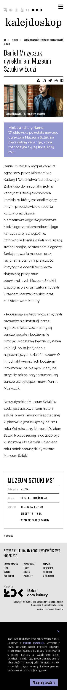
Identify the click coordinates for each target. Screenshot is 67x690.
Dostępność (48, 575)
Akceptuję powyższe (44, 682)
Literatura (48, 568)
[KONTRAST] (41, 10)
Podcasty (27, 575)
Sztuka (7, 572)
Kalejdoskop (33, 23)
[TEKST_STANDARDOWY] (33, 10)
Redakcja (47, 572)
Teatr (26, 568)
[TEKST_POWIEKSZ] (37, 10)
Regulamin (9, 575)
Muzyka (46, 564)
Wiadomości (29, 564)
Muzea (15, 39)
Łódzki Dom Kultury (33, 593)
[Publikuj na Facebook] (61, 80)
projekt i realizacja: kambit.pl (50, 609)
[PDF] (44, 80)
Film (6, 568)
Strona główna (11, 564)
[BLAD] (38, 80)
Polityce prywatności (33, 643)
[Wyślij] (50, 80)
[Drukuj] (56, 80)
